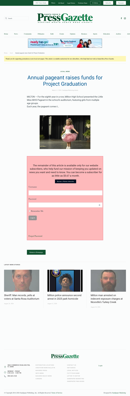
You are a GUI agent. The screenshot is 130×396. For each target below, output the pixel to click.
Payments (121, 3)
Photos (53, 3)
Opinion (72, 34)
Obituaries (41, 34)
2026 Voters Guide (40, 3)
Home (6, 34)
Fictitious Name (82, 3)
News (16, 34)
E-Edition (95, 3)
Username (33, 186)
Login (100, 365)
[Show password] (99, 204)
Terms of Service (56, 393)
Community (28, 34)
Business (84, 34)
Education (106, 34)
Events (62, 34)
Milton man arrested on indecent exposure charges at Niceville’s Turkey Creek (107, 299)
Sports (95, 34)
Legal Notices (71, 3)
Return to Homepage (36, 252)
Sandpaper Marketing (119, 393)
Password (32, 198)
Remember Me (37, 211)
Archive (118, 34)
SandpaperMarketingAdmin (70, 90)
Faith (52, 34)
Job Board (61, 3)
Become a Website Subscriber (65, 181)
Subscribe (108, 3)
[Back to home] (65, 18)
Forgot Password (35, 236)
